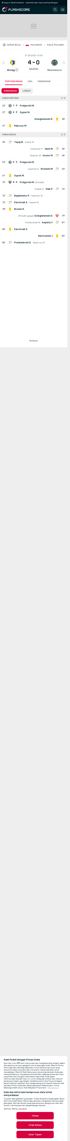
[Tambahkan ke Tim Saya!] (3, 63)
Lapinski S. (33, 168)
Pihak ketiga (53, 1088)
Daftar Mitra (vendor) (15, 1109)
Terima (35, 1115)
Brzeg (11, 70)
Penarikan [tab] (44, 81)
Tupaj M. (18, 142)
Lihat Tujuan (35, 1134)
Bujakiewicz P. (22, 195)
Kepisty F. (47, 222)
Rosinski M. (47, 168)
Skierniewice (54, 70)
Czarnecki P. (36, 148)
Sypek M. (34, 202)
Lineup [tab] (27, 90)
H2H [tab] (30, 81)
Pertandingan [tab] (13, 81)
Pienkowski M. (33, 222)
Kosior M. (48, 155)
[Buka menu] (63, 10)
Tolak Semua (34, 1125)
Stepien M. (35, 155)
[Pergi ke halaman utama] (19, 9)
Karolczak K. (21, 202)
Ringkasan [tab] (10, 90)
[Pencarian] (55, 10)
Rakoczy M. (39, 242)
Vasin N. (49, 148)
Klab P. (49, 189)
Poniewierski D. (22, 242)
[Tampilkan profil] (13, 63)
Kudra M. (29, 142)
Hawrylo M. (37, 195)
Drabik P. (39, 189)
